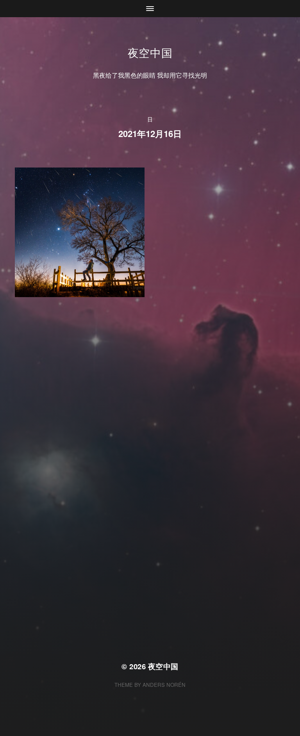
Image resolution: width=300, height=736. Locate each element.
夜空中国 (150, 52)
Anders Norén (164, 684)
